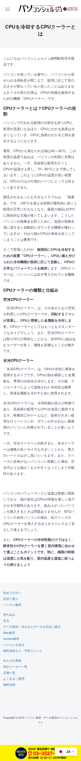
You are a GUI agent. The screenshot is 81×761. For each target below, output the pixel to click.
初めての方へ (12, 593)
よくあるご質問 (13, 678)
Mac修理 (9, 632)
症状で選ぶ (10, 599)
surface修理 (11, 638)
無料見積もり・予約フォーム (22, 650)
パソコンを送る (13, 644)
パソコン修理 (12, 605)
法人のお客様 (12, 660)
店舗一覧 (9, 672)
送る (6, 620)
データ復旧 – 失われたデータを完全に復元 (32, 626)
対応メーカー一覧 (15, 666)
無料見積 (9, 684)
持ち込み (9, 614)
